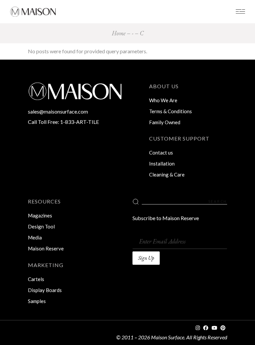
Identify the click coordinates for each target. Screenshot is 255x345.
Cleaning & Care (167, 174)
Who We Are (163, 100)
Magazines (40, 215)
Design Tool (41, 226)
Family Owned (164, 122)
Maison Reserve (46, 248)
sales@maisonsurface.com (58, 111)
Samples (37, 301)
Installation (162, 164)
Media (35, 237)
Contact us (161, 153)
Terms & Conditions (170, 111)
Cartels (36, 279)
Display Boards (45, 290)
